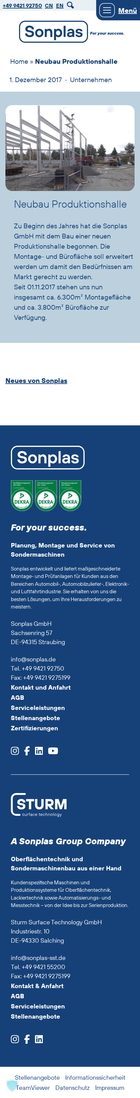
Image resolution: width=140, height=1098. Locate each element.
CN (49, 5)
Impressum (109, 1088)
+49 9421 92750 (22, 5)
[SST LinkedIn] (36, 1041)
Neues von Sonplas (36, 381)
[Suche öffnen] (71, 5)
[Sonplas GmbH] (50, 33)
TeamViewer (33, 1088)
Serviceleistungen (38, 708)
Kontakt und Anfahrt (41, 687)
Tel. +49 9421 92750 (37, 668)
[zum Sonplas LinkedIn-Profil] (36, 753)
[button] (12, 1086)
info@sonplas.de (33, 659)
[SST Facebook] (24, 1041)
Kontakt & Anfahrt (37, 986)
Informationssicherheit (95, 1077)
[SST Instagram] (15, 1041)
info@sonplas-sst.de (38, 958)
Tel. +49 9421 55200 (38, 967)
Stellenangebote (35, 718)
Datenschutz (72, 1088)
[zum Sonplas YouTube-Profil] (50, 753)
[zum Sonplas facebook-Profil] (24, 753)
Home (19, 61)
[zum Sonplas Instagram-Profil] (15, 753)
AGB (17, 697)
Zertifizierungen (34, 728)
